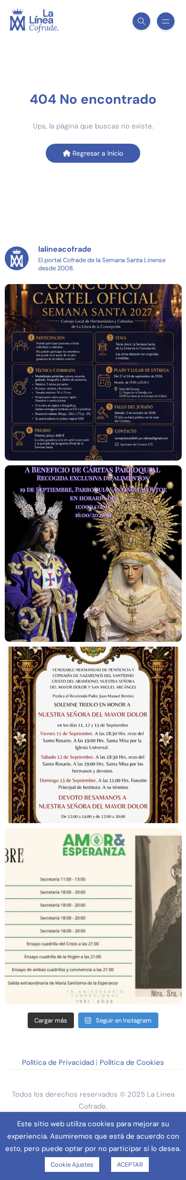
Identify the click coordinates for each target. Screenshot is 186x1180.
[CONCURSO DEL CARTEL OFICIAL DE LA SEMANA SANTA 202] (93, 372)
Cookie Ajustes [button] (72, 1164)
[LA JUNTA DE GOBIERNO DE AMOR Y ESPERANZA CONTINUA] (93, 916)
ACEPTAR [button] (130, 1164)
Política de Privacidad (58, 1062)
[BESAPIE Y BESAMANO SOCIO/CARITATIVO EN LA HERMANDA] (93, 553)
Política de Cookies (132, 1062)
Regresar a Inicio (97, 153)
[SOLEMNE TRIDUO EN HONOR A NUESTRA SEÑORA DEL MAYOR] (93, 735)
